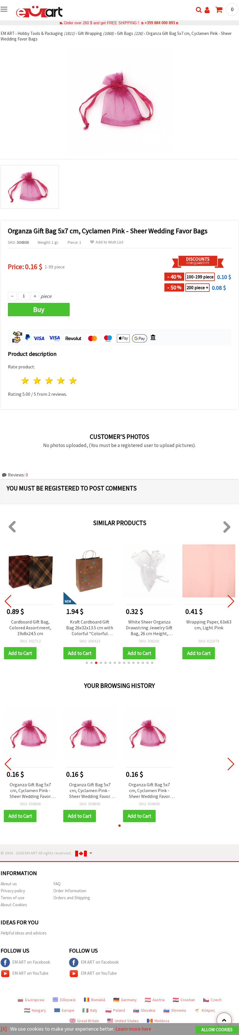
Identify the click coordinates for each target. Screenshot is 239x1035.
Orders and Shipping (71, 897)
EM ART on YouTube (30, 973)
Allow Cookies (217, 1029)
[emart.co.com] (39, 11)
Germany (129, 999)
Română (98, 999)
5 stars (73, 380)
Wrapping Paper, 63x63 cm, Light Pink (208, 624)
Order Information (69, 890)
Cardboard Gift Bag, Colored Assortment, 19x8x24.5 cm (30, 627)
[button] (87, 663)
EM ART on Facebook (31, 962)
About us (9, 883)
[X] (4, 1028)
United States (127, 1020)
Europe (68, 1010)
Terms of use (12, 897)
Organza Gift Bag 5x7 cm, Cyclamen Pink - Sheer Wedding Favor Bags (30, 791)
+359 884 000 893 (160, 23)
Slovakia (148, 1010)
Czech (216, 999)
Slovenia (178, 1010)
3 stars (49, 380)
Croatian (187, 999)
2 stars (37, 380)
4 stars (61, 380)
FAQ (57, 883)
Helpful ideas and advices (24, 933)
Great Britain (88, 1020)
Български (34, 999)
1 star (25, 380)
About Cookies (14, 904)
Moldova (161, 1020)
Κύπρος (208, 1010)
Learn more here (133, 1028)
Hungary (39, 1010)
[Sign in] (207, 10)
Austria (158, 999)
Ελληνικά (67, 999)
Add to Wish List (109, 242)
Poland (119, 1010)
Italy (93, 1010)
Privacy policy (13, 890)
